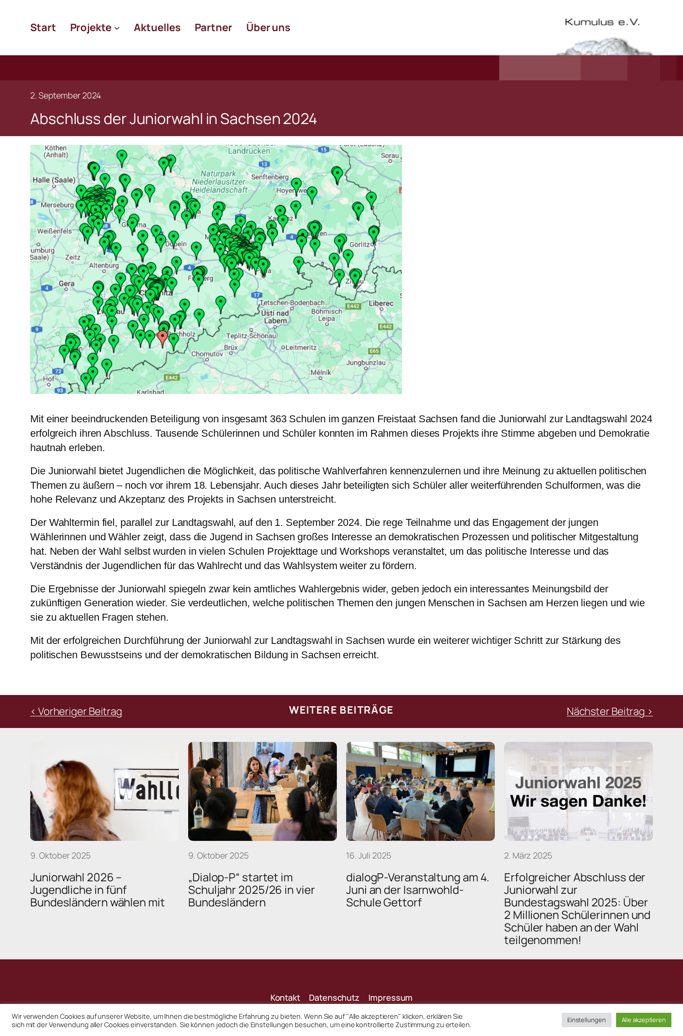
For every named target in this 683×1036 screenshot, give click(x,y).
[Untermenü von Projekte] (117, 28)
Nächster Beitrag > (610, 711)
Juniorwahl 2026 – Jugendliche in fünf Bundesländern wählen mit (97, 889)
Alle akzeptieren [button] (644, 1020)
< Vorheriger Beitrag (76, 711)
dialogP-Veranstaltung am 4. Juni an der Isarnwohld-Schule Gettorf (417, 889)
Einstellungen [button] (586, 1020)
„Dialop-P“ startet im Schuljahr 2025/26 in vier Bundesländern (251, 889)
